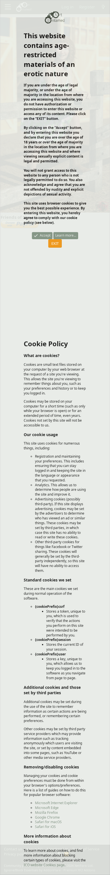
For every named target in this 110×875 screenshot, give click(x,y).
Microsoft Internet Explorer (56, 802)
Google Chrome (47, 817)
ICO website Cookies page (44, 865)
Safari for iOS (45, 826)
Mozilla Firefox (46, 812)
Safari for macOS (48, 821)
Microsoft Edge (47, 807)
